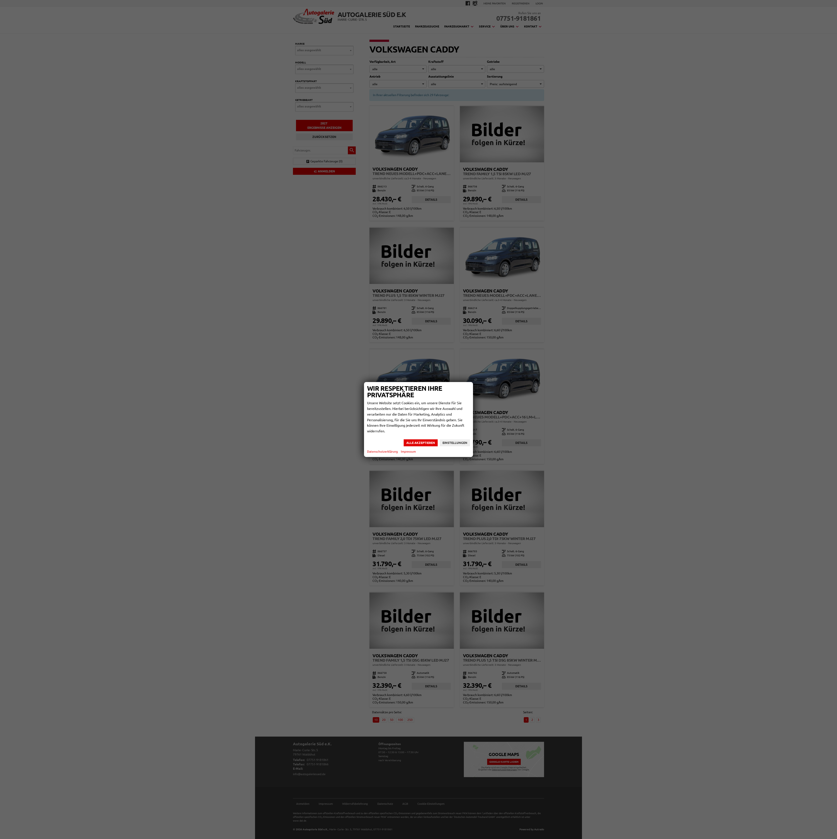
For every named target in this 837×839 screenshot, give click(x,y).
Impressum (408, 451)
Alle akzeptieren (420, 443)
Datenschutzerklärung (382, 451)
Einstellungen (454, 443)
